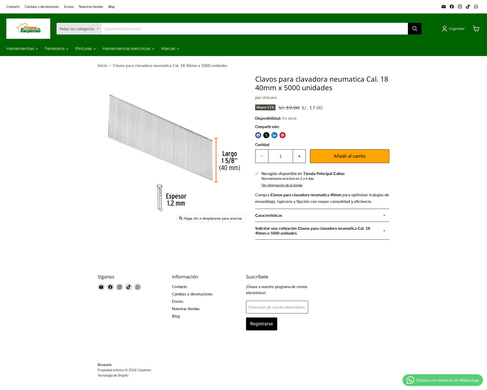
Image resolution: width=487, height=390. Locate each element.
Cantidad (262, 145)
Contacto (13, 7)
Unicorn (269, 97)
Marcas (168, 48)
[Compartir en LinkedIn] (274, 135)
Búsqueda (105, 365)
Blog (111, 7)
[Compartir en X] (266, 135)
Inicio (102, 65)
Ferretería (55, 48)
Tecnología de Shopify (113, 375)
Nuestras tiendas (91, 7)
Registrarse (261, 323)
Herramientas (20, 48)
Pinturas (84, 48)
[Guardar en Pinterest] (283, 135)
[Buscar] (415, 28)
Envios (69, 7)
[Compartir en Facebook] (258, 135)
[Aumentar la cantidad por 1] (299, 156)
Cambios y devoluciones (42, 7)
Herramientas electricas (126, 48)
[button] (454, 29)
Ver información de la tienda (282, 185)
